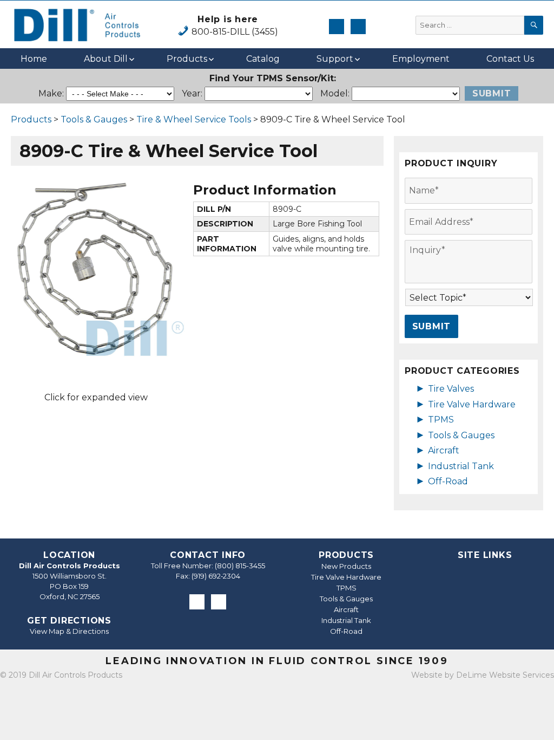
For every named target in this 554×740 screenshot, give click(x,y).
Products (187, 59)
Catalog (263, 59)
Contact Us (510, 59)
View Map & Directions (69, 631)
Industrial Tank (461, 466)
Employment (421, 59)
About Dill (106, 59)
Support (334, 59)
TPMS (441, 419)
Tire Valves (451, 389)
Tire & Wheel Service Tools (193, 119)
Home (34, 59)
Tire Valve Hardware (472, 404)
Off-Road (448, 481)
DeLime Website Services (505, 675)
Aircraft (443, 450)
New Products (346, 566)
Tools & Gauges (94, 119)
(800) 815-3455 (240, 565)
